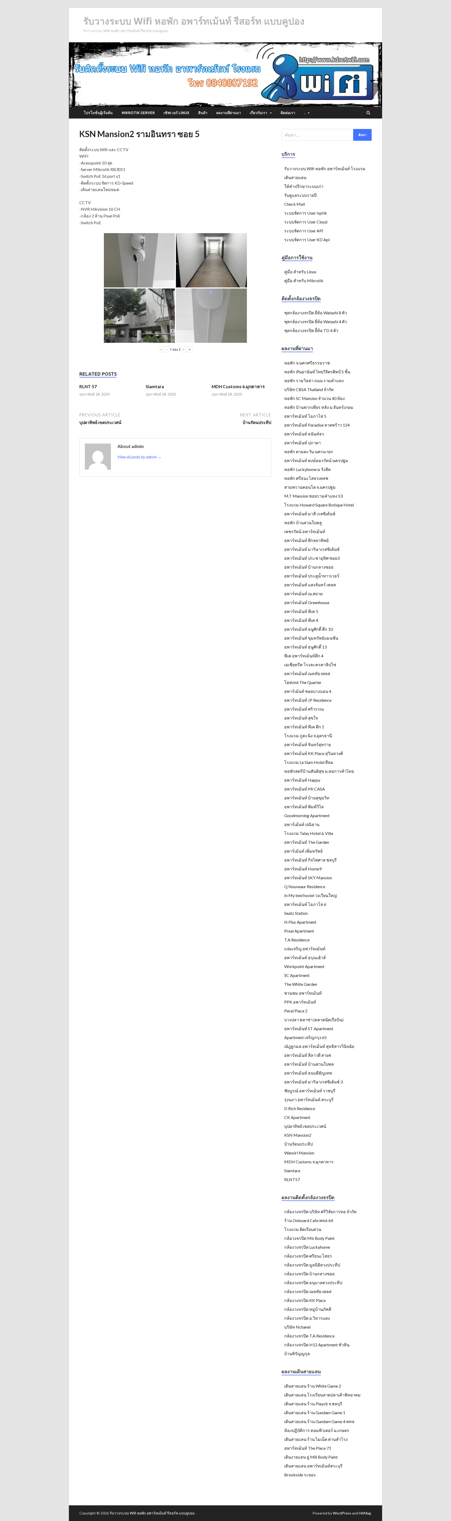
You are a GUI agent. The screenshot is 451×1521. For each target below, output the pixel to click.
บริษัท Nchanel (297, 1326)
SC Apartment (297, 975)
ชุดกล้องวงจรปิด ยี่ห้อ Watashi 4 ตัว (315, 321)
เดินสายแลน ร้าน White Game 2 (312, 1385)
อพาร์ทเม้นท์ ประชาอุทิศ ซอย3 (312, 558)
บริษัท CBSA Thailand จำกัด (309, 389)
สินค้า (202, 113)
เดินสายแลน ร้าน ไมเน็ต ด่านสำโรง (316, 1439)
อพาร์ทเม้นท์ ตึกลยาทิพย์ (306, 540)
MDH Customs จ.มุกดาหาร (238, 386)
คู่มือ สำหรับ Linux (300, 271)
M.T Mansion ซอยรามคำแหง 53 (313, 495)
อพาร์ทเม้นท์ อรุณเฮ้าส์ (305, 957)
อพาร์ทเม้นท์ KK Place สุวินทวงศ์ (313, 753)
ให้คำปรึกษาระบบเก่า (303, 186)
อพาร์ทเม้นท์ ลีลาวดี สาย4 (307, 1055)
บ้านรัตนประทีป (298, 1143)
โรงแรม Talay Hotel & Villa (308, 833)
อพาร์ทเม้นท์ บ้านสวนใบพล (309, 1064)
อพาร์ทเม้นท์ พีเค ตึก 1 (304, 726)
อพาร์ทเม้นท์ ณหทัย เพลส (307, 673)
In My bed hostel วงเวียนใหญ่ (310, 895)
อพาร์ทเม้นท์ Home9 (303, 868)
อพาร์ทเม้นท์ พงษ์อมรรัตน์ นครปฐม (316, 460)
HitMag (365, 1513)
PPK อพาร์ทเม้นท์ (300, 1001)
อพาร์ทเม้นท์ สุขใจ (301, 717)
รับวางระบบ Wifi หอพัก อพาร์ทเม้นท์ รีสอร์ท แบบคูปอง (194, 21)
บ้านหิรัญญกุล (297, 1353)
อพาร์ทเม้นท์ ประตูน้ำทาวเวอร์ (311, 575)
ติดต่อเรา (288, 113)
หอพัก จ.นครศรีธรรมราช (307, 362)
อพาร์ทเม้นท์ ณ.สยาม (303, 593)
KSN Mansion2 (297, 1135)
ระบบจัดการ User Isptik (305, 212)
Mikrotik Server (138, 113)
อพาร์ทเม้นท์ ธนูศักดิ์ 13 (305, 646)
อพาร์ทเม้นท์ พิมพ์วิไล (304, 806)
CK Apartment (297, 1117)
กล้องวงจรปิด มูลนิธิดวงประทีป (312, 1264)
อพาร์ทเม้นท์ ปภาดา (302, 442)
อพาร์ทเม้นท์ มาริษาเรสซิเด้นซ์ (312, 549)
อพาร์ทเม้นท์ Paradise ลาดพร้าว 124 (317, 424)
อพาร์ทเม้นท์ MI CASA (304, 788)
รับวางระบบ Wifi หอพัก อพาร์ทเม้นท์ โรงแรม (324, 168)
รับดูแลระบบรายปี (300, 195)
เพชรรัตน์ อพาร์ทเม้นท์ (304, 531)
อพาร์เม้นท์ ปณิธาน (301, 824)
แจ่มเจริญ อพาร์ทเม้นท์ (304, 948)
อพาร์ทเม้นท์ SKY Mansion (308, 877)
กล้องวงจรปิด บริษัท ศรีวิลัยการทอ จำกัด (320, 1211)
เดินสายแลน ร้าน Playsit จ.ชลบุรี (313, 1403)
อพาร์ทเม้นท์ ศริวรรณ (304, 708)
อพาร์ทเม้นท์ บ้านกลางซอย (308, 566)
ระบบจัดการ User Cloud (305, 221)
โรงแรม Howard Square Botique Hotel (319, 504)
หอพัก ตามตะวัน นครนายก (308, 451)
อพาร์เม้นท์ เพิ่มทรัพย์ (303, 850)
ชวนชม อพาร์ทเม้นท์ (303, 993)
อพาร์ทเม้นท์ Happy (302, 779)
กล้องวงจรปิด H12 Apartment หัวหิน (316, 1344)
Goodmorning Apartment (307, 815)
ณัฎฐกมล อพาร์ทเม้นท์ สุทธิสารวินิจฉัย (319, 1046)
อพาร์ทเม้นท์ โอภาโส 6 (305, 904)
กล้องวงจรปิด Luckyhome (307, 1247)
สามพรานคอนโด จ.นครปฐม (310, 487)
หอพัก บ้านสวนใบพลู (303, 522)
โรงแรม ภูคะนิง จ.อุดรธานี (308, 735)
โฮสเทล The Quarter (303, 682)
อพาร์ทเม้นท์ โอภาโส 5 (305, 416)
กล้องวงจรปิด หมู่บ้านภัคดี (307, 1309)
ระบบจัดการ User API (303, 230)
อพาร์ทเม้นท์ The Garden (306, 842)
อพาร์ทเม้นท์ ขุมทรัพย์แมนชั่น (311, 637)
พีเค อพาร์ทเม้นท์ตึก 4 (303, 655)
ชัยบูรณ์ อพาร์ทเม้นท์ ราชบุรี (309, 1090)
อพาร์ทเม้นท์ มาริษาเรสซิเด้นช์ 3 (313, 1081)
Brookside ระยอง (300, 1474)
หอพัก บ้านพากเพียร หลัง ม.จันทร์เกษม (318, 407)
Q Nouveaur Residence (304, 886)
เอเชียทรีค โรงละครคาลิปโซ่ (310, 664)
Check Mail (294, 204)
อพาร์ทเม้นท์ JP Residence (307, 700)
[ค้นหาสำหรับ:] (327, 135)
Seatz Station (296, 913)
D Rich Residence (299, 1108)
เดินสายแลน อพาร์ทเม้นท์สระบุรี (313, 1465)
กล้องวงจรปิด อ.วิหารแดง (307, 1318)
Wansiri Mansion (299, 1152)
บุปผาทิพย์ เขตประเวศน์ (305, 1126)
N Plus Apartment (300, 921)
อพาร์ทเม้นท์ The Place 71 (307, 1448)
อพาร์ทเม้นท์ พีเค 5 (301, 611)
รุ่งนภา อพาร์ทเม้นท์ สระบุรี (309, 1099)
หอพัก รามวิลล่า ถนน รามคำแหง (314, 380)
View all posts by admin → (139, 456)
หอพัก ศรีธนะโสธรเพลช (306, 478)
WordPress (342, 1513)
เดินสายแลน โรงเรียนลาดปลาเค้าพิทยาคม (322, 1394)
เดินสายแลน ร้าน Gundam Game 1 (314, 1412)
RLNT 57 (88, 386)
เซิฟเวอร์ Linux (176, 113)
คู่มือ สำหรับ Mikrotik (303, 280)
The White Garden (300, 984)
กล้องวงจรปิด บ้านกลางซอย (309, 1273)
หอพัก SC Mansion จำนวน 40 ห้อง (314, 398)
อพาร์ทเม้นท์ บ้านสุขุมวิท (306, 797)
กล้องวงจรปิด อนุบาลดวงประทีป (313, 1282)
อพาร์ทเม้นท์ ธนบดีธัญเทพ (308, 1072)
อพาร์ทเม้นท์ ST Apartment (308, 1028)
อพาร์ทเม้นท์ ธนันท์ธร (304, 433)
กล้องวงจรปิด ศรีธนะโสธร (308, 1255)
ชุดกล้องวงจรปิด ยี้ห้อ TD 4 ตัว (311, 330)
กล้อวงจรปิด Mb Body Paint (309, 1238)
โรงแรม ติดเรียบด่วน (302, 1229)
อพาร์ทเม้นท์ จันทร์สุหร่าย (307, 744)
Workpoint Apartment (304, 966)
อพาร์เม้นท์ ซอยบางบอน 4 (307, 691)
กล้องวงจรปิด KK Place (305, 1300)
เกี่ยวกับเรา (258, 113)
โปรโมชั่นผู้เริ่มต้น (98, 113)
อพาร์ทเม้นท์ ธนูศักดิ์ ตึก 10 (308, 629)
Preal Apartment (299, 930)
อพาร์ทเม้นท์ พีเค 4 (301, 620)
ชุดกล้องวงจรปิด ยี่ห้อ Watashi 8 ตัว (315, 312)
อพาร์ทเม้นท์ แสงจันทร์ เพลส (310, 584)
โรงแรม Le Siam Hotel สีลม (308, 762)
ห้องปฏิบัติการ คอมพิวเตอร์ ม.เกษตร (316, 1430)
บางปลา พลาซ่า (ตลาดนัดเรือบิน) (313, 1019)
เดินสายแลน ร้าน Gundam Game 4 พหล (319, 1421)
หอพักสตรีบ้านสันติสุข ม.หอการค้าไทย (319, 771)
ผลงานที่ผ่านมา (228, 113)
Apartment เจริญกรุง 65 (305, 1037)
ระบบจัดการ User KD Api (307, 239)
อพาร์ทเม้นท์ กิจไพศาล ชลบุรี (310, 859)
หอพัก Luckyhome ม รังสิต (307, 469)
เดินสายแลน (295, 177)
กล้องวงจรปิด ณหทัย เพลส (307, 1291)
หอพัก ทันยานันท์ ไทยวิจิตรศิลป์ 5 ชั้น (317, 371)
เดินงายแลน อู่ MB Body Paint (311, 1456)
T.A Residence (297, 939)
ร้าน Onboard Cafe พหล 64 (308, 1220)
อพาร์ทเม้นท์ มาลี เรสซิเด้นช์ (309, 513)
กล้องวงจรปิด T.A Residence (309, 1335)
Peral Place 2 (295, 1010)
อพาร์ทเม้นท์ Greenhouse (306, 602)
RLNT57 (292, 1179)
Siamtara (155, 386)
